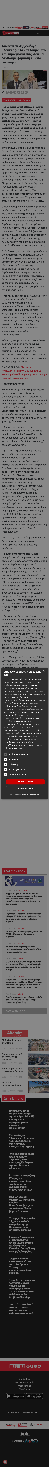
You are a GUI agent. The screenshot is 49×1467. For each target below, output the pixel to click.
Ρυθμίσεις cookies (34, 745)
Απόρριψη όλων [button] (25, 788)
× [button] (44, 671)
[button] (24, 794)
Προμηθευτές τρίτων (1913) (16, 709)
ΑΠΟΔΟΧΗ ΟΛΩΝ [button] (25, 782)
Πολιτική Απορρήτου (13, 748)
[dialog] (24, 733)
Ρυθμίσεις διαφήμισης (14, 739)
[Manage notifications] (5, 1462)
